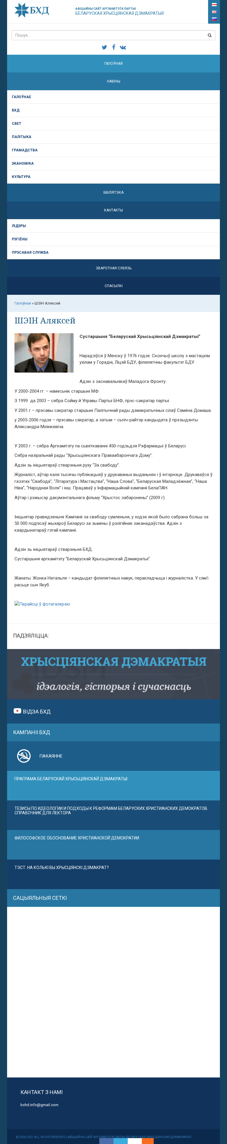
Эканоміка (23, 163)
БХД (16, 110)
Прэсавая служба (30, 252)
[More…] (144, 1141)
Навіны (113, 81)
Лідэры (19, 226)
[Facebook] (106, 1141)
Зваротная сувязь (114, 268)
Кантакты (113, 210)
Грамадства (25, 150)
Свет (16, 124)
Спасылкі (114, 286)
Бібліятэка (113, 192)
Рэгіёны (19, 239)
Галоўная (113, 64)
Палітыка (21, 137)
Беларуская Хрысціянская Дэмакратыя (119, 11)
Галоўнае (21, 97)
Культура (21, 177)
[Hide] (150, 1141)
